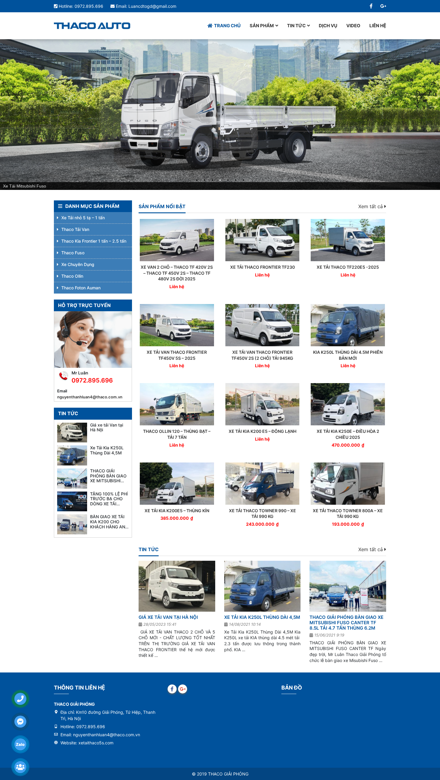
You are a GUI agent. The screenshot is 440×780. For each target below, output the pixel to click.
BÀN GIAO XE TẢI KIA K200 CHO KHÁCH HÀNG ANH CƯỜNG (109, 524)
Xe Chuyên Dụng (77, 264)
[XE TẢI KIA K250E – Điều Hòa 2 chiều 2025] (348, 404)
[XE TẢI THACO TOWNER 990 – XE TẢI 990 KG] (262, 483)
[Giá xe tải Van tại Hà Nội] (177, 586)
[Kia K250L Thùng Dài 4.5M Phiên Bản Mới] (348, 325)
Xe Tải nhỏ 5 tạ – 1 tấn (83, 217)
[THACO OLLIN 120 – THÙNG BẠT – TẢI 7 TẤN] (177, 404)
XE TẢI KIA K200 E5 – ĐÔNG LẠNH (262, 431)
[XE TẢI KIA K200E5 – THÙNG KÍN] (177, 483)
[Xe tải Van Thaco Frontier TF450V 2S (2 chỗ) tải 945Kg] (262, 325)
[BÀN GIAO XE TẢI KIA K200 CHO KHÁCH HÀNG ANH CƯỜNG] (72, 524)
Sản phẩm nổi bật (162, 206)
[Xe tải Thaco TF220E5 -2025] (348, 240)
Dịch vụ (328, 25)
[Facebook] (371, 6)
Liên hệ (377, 25)
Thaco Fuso (72, 252)
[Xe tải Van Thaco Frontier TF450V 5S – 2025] (177, 325)
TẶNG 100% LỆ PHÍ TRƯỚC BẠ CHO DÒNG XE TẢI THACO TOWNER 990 (109, 503)
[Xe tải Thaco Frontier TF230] (262, 240)
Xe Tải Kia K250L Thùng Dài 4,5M (262, 617)
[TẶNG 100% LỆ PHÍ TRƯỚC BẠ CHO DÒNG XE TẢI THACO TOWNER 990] (72, 502)
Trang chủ (227, 25)
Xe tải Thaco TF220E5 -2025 (348, 267)
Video (353, 25)
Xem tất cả (371, 206)
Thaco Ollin (72, 276)
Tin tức (296, 25)
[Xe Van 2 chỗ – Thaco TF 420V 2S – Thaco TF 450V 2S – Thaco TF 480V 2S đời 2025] (177, 240)
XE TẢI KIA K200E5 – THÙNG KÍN (177, 510)
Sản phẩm (262, 25)
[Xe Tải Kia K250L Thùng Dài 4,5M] (262, 586)
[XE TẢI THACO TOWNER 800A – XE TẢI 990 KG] (348, 483)
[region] (220, 114)
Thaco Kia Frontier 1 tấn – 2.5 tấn (93, 241)
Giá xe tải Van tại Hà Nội (168, 617)
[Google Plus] (383, 6)
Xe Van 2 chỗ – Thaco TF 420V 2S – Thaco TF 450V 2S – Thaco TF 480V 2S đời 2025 (177, 272)
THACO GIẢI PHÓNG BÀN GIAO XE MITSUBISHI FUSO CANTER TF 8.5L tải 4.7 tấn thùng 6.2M (346, 622)
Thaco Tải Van (75, 229)
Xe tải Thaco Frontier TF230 (262, 267)
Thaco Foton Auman (81, 287)
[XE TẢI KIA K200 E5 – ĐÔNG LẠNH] (262, 404)
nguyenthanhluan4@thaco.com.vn (89, 396)
